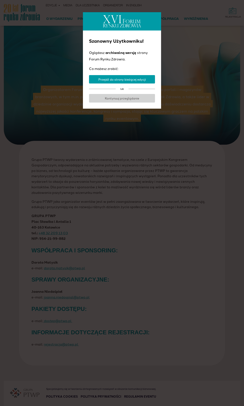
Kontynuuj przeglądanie (122, 98)
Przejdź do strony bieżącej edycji (122, 79)
